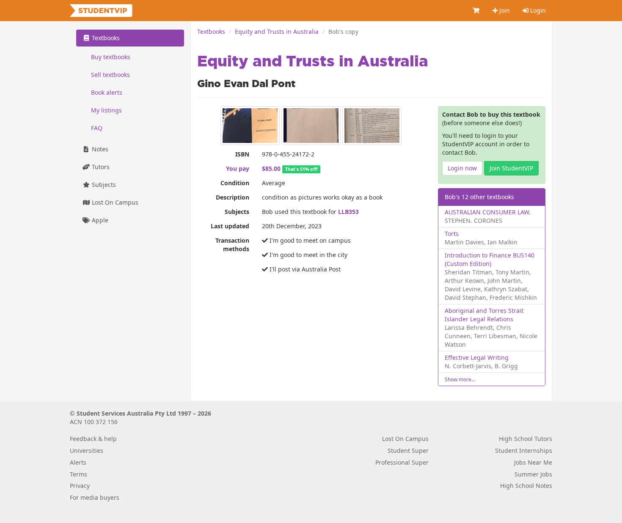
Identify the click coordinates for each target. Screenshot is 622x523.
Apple (99, 220)
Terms (78, 474)
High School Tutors (525, 439)
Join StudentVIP (511, 168)
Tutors (100, 167)
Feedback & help (93, 439)
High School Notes (526, 486)
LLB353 (348, 212)
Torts (452, 234)
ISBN (242, 154)
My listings (106, 110)
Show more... (460, 379)
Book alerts (106, 92)
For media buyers (94, 497)
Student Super (408, 450)
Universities (86, 450)
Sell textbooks (110, 75)
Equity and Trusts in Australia (277, 31)
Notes (99, 149)
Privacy (80, 486)
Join (504, 10)
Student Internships (523, 450)
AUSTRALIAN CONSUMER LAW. (488, 212)
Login (537, 10)
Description (232, 197)
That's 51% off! (301, 169)
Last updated (230, 226)
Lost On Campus (114, 202)
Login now (462, 168)
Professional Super (402, 462)
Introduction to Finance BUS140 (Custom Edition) (489, 259)
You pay (237, 168)
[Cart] (476, 10)
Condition (234, 183)
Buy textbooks (110, 57)
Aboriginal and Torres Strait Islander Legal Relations (484, 315)
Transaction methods (232, 244)
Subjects (237, 212)
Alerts (78, 462)
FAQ (96, 128)
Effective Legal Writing (477, 357)
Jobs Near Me (533, 462)
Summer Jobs (533, 474)
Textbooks (211, 31)
